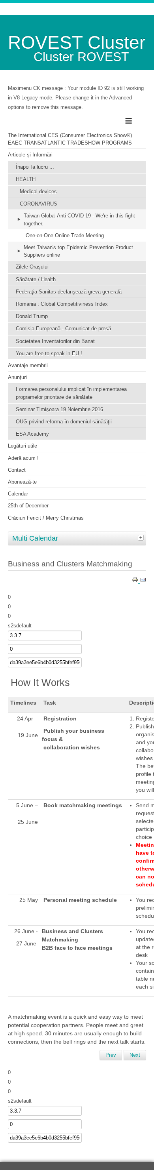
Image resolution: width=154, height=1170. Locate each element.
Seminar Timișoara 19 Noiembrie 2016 (59, 409)
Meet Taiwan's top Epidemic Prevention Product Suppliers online (78, 251)
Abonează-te (22, 482)
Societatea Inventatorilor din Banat (55, 341)
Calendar (18, 494)
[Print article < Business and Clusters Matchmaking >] (136, 581)
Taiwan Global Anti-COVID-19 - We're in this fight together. (79, 219)
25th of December (28, 506)
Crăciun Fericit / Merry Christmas (46, 518)
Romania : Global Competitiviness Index (62, 304)
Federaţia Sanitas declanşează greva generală (69, 292)
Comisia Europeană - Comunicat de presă (63, 329)
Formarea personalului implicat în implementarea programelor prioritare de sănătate (71, 393)
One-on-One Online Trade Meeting (65, 235)
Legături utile (22, 446)
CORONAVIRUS (38, 204)
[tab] (142, 537)
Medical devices (38, 191)
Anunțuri (17, 377)
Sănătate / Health (36, 279)
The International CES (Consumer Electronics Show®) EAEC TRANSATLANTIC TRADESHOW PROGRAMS (70, 139)
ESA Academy (32, 434)
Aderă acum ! (23, 458)
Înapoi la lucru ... (35, 167)
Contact (17, 470)
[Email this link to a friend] (143, 581)
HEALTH (26, 179)
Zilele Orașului (32, 267)
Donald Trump (32, 316)
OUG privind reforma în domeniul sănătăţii (64, 422)
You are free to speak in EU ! (49, 353)
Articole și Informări (30, 155)
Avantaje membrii (28, 365)
